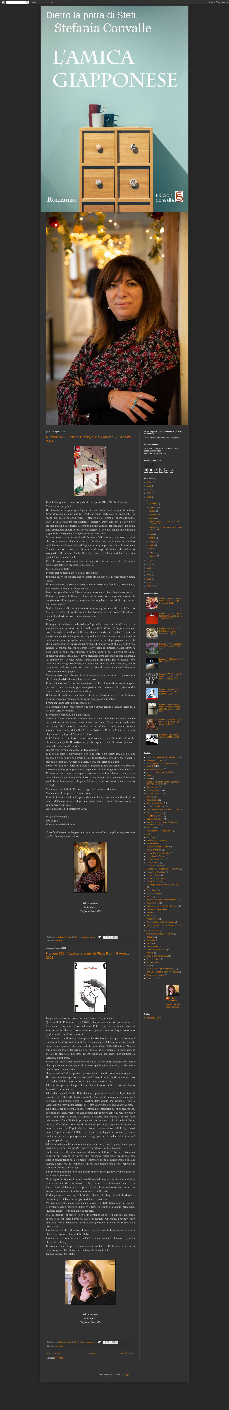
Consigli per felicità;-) (155, 806)
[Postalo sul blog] (107, 937)
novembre (153, 507)
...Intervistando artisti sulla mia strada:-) (162, 757)
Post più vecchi (127, 1353)
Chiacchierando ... (154, 790)
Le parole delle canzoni (156, 878)
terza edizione (152, 962)
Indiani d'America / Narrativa (158, 853)
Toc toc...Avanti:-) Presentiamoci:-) (160, 969)
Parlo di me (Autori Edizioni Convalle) (162, 906)
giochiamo (150, 837)
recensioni (58, 941)
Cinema (149, 797)
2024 (149, 490)
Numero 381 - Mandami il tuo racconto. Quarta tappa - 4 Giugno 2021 (171, 616)
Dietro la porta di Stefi (91, 15)
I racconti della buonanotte (157, 847)
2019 (149, 564)
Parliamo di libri (153, 903)
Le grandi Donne (153, 875)
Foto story (150, 827)
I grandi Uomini (152, 843)
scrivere (149, 953)
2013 (149, 586)
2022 (149, 497)
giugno (152, 538)
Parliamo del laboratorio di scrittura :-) (162, 900)
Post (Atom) (59, 1358)
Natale (149, 897)
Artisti (148, 775)
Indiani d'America (153, 850)
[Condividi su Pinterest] (116, 937)
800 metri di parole (154, 760)
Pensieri (149, 912)
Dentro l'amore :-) (153, 813)
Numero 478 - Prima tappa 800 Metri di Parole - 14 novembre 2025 (170, 721)
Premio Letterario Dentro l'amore (160, 922)
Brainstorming (152, 787)
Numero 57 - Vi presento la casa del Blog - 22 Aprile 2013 (170, 646)
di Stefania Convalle (155, 816)
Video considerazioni (155, 975)
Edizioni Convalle (153, 819)
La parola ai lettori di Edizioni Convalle (162, 869)
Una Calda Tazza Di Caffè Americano (162, 972)
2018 (149, 568)
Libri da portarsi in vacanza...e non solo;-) (163, 885)
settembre (153, 515)
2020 (149, 561)
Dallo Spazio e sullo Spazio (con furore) (163, 809)
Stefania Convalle (173, 999)
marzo (152, 549)
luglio (151, 534)
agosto (152, 518)
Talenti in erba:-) (153, 959)
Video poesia (152, 978)
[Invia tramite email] (104, 937)
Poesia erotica (152, 919)
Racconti (150, 937)
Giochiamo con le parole (156, 840)
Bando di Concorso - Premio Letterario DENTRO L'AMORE (162, 783)
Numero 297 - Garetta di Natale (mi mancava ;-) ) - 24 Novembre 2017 (170, 631)
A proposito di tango (154, 769)
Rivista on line (152, 946)
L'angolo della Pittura (155, 856)
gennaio (153, 556)
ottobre (152, 511)
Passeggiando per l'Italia (156, 909)
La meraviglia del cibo (155, 859)
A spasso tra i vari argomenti (158, 772)
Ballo (148, 779)
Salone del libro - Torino (156, 950)
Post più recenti (53, 1353)
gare (148, 834)
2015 (149, 579)
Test (148, 966)
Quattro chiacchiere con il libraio (160, 934)
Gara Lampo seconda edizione (159, 831)
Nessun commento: (88, 937)
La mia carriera (152, 863)
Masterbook (151, 890)
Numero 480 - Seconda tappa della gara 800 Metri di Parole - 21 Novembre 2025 (170, 707)
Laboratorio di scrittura (155, 872)
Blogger (126, 1375)
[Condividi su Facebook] (113, 937)
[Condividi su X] (110, 937)
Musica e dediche (153, 893)
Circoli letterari (152, 800)
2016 (149, 575)
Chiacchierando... (153, 794)
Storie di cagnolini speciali (157, 956)
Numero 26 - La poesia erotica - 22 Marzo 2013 (169, 736)
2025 (149, 486)
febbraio (153, 552)
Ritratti (149, 943)
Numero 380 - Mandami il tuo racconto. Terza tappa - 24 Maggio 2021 (170, 600)
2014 (149, 582)
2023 (149, 493)
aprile (151, 545)
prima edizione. (153, 931)
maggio (152, 541)
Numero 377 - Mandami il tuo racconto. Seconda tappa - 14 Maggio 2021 (170, 676)
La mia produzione (154, 866)
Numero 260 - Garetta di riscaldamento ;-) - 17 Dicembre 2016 (169, 691)
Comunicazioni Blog (155, 803)
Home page (90, 1353)
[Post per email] (100, 937)
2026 (149, 482)
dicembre (153, 504)
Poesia (149, 916)
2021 (149, 501)
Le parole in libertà (154, 882)
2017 (149, 572)
